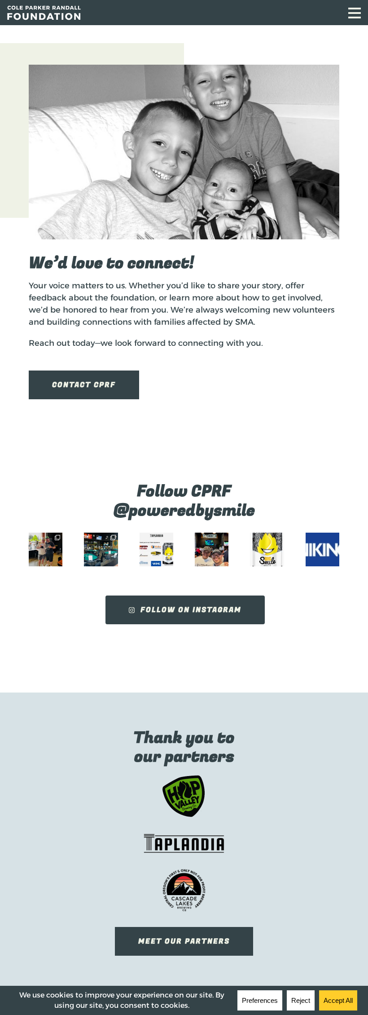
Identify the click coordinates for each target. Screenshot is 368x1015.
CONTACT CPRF (84, 385)
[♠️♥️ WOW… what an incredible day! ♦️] (45, 549)
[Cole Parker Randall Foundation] (120, 12)
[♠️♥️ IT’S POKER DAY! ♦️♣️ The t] (101, 549)
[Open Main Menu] (354, 13)
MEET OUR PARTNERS (184, 941)
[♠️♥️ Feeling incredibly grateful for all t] (322, 549)
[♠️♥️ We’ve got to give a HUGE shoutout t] (211, 549)
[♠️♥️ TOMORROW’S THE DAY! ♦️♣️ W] (156, 549)
